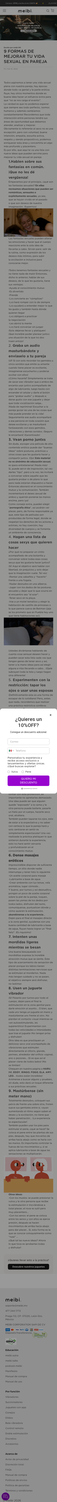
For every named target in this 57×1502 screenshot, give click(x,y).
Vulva (14, 771)
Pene (28, 771)
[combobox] (11, 751)
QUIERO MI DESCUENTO (28, 780)
